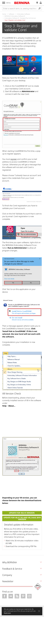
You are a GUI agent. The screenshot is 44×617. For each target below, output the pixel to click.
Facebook (4, 596)
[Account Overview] (41, 3)
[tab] (22, 563)
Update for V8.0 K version (22, 513)
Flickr (10, 596)
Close (39, 611)
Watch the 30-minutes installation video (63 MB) (22, 541)
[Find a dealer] (37, 3)
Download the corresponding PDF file (21, 546)
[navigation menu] (3, 3)
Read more (7, 613)
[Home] (22, 3)
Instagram (29, 596)
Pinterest (23, 596)
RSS (17, 596)
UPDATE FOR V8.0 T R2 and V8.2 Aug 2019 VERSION (22, 518)
